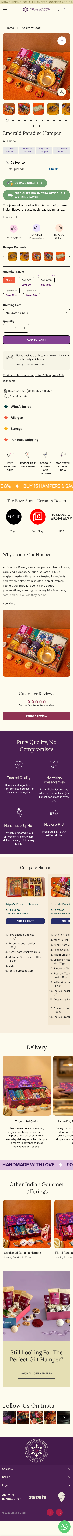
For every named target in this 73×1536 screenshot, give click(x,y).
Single (10, 281)
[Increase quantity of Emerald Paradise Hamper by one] (24, 328)
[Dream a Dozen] (36, 9)
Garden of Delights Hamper (22, 1253)
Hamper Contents (14, 247)
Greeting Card (12, 305)
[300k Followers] (50, 1512)
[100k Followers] (59, 1512)
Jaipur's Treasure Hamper (22, 904)
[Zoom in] (61, 92)
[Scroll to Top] (66, 1515)
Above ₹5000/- (32, 28)
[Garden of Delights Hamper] (27, 1224)
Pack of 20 (33, 291)
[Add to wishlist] (61, 40)
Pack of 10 (48, 281)
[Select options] (23, 1242)
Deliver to (17, 162)
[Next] (64, 1417)
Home (10, 28)
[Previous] (9, 1417)
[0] (65, 9)
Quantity (8, 321)
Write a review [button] (36, 716)
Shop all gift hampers (36, 1373)
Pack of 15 (13, 291)
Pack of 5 (28, 281)
